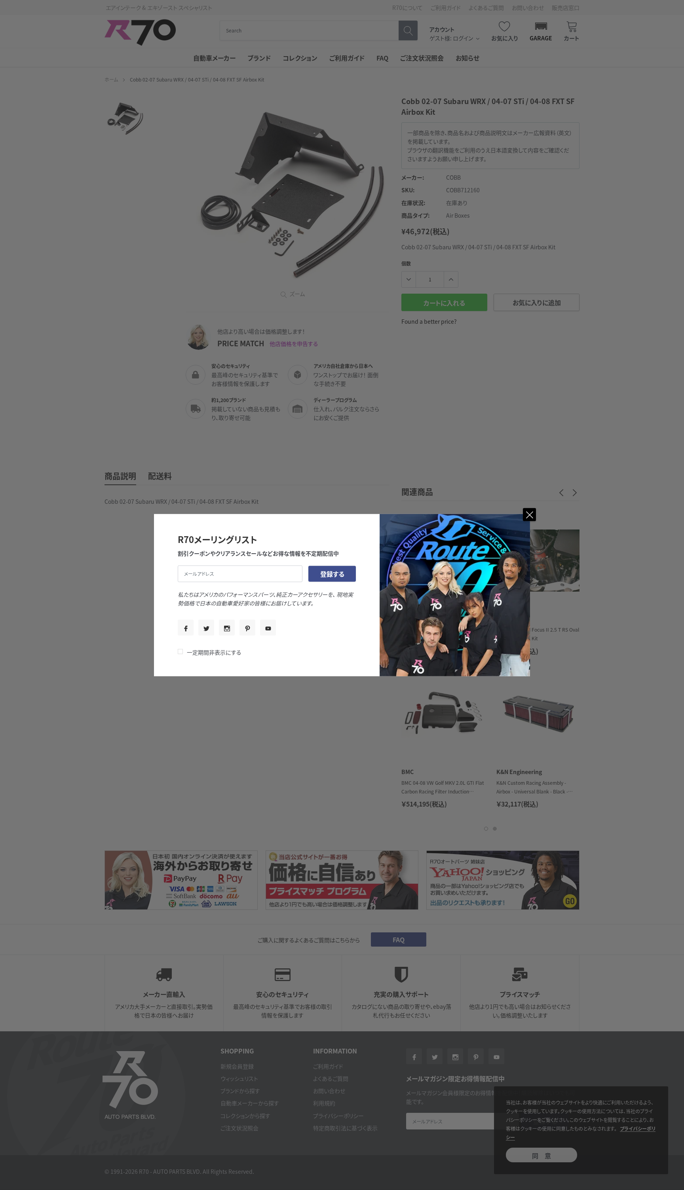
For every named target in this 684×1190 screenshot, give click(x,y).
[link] (186, 628)
